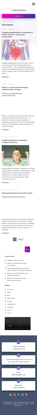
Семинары (10, 307)
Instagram (14, 394)
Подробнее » (5, 76)
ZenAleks (12, 4)
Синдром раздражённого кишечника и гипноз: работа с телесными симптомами (17, 35)
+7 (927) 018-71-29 (18, 349)
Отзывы (9, 301)
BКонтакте (10, 394)
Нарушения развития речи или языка (17, 193)
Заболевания (11, 29)
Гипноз (9, 292)
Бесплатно (10, 289)
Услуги (17, 29)
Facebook (18, 394)
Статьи (9, 310)
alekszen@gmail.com (18, 374)
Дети (9, 137)
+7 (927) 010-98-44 (18, 10)
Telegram (22, 394)
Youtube (26, 394)
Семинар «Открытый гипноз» (15, 260)
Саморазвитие (11, 304)
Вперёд (20, 239)
